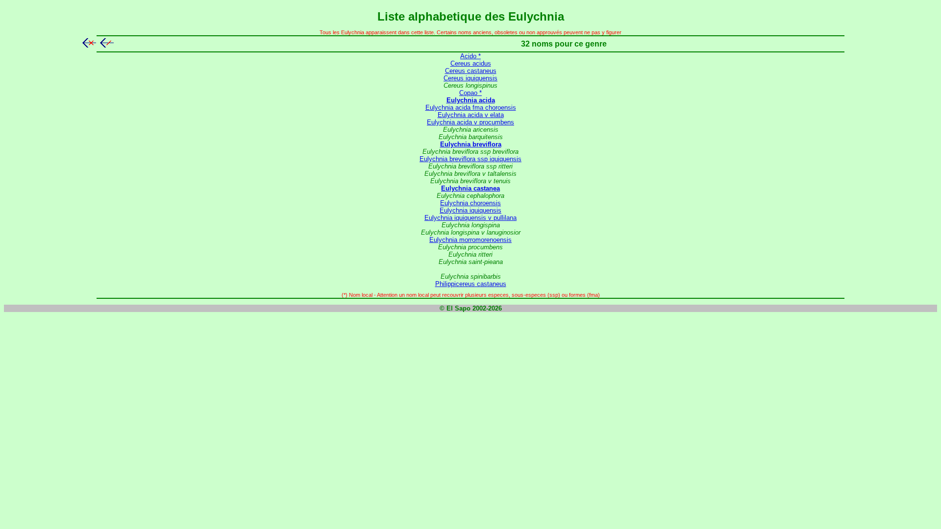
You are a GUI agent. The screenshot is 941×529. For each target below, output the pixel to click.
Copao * (470, 92)
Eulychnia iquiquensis (470, 210)
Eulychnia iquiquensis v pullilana (470, 217)
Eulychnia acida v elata (471, 115)
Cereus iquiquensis (470, 78)
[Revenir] (107, 45)
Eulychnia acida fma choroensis (470, 107)
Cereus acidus (470, 63)
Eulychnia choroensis (470, 203)
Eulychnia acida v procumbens (470, 122)
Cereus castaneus (470, 70)
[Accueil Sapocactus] (89, 45)
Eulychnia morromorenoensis (470, 239)
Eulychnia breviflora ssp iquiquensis (470, 159)
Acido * (470, 56)
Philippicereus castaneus (470, 284)
